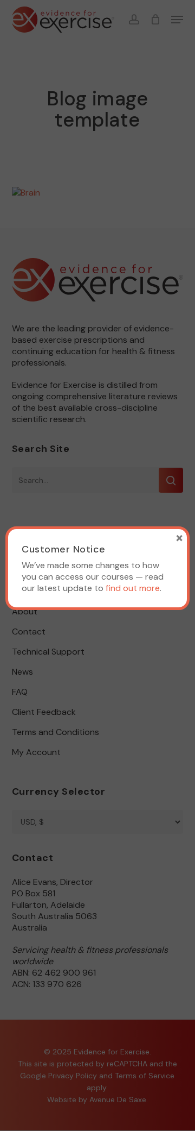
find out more (133, 588)
